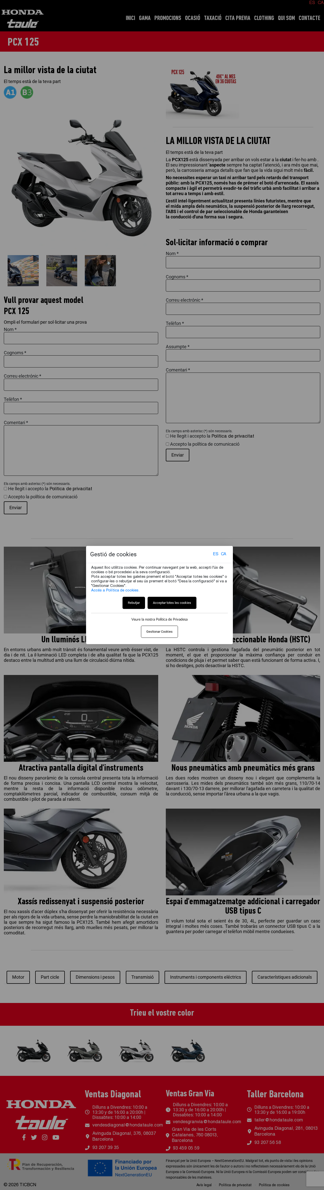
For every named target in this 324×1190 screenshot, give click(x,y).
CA (223, 555)
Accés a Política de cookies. (115, 590)
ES (215, 555)
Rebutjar (134, 603)
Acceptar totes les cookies (172, 603)
